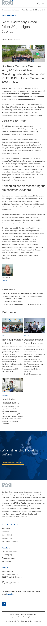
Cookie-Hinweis (14, 614)
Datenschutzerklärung (28, 614)
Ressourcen (6, 10)
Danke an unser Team (13, 301)
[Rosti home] (7, 3)
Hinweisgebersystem (14, 617)
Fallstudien (5, 336)
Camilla (4, 280)
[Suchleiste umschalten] (38, 3)
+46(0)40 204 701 (12, 583)
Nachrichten (16, 10)
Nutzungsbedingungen (30, 617)
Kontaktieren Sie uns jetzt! (13, 463)
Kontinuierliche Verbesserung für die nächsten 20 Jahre (23, 304)
